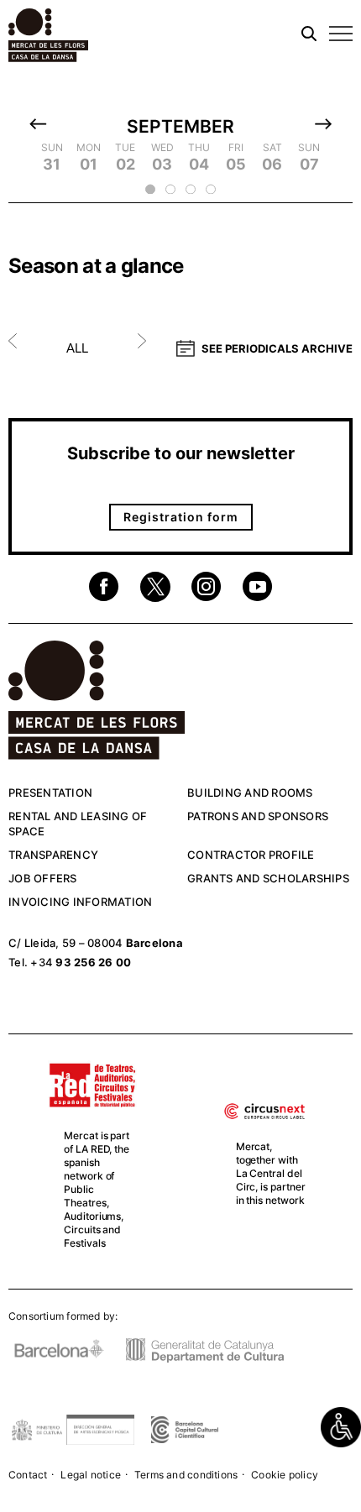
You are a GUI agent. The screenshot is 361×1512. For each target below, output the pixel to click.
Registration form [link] (180, 517)
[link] (341, 1427)
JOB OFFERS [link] (42, 878)
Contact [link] (27, 1474)
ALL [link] (77, 348)
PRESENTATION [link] (50, 792)
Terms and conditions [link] (186, 1474)
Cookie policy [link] (284, 1474)
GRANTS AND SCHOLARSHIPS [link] (268, 878)
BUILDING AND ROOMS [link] (250, 792)
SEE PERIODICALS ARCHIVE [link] (277, 348)
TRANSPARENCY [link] (53, 854)
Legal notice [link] (90, 1474)
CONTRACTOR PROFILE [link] (251, 854)
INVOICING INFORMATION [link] (80, 901)
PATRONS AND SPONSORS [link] (257, 816)
